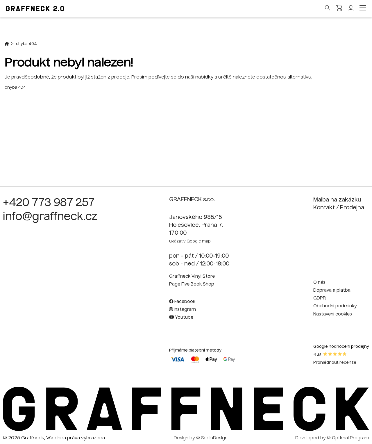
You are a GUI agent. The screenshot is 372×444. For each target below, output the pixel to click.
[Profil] (351, 9)
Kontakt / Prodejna (338, 208)
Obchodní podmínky (335, 306)
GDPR (319, 298)
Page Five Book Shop (191, 284)
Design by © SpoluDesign (201, 438)
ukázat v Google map (190, 241)
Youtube (183, 317)
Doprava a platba (331, 290)
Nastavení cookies (332, 314)
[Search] (327, 8)
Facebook (184, 302)
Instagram (184, 310)
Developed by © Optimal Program (332, 438)
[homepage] (186, 429)
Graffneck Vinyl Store (192, 276)
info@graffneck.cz (50, 217)
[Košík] (339, 9)
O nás (319, 283)
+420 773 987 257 (48, 203)
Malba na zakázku (337, 200)
